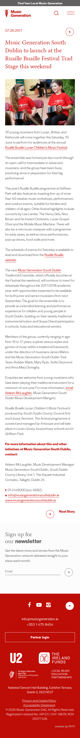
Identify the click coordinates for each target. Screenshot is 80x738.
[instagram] (48, 605)
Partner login (40, 637)
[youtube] (40, 605)
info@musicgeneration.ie (40, 618)
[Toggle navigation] (70, 12)
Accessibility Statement (39, 705)
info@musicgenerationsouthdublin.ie (33, 495)
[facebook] (30, 605)
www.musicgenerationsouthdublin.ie (30, 500)
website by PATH (65, 726)
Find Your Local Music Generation (40, 3)
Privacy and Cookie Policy (39, 700)
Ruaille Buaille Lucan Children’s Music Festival (36, 147)
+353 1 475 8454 (40, 624)
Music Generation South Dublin (39, 270)
